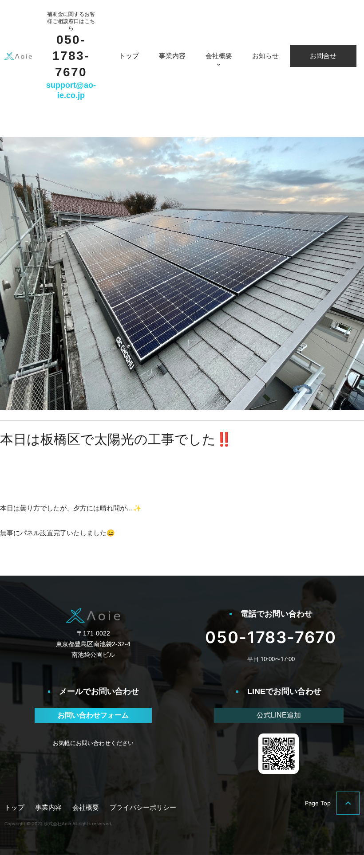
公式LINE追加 (279, 715)
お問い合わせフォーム (93, 715)
